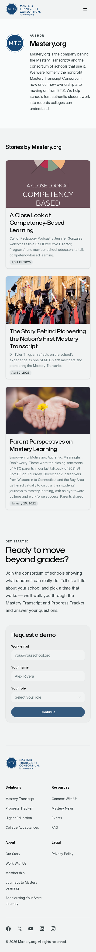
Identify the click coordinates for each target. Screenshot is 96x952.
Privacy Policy (62, 854)
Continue (48, 712)
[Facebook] (8, 928)
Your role (18, 688)
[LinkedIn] (42, 928)
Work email (20, 646)
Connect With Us (64, 799)
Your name (20, 667)
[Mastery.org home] (23, 9)
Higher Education (19, 818)
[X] (19, 928)
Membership (15, 873)
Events (57, 818)
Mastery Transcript (20, 799)
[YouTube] (31, 928)
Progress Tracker (19, 808)
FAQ (55, 827)
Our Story (13, 854)
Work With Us (16, 863)
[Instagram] (53, 928)
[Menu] (85, 9)
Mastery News (63, 808)
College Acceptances (22, 827)
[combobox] (48, 697)
